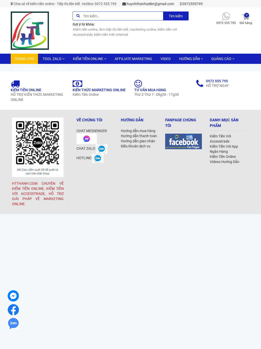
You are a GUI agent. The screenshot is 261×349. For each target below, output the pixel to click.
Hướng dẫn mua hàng (138, 131)
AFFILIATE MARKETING (133, 59)
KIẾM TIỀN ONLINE (88, 59)
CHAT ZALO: (86, 148)
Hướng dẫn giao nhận (138, 141)
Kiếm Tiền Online (223, 157)
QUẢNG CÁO (221, 59)
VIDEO (166, 59)
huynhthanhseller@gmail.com (150, 4)
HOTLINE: (84, 158)
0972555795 (192, 4)
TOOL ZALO (52, 59)
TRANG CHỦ (24, 59)
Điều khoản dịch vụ (135, 146)
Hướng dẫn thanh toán (139, 136)
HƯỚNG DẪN (189, 59)
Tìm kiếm (176, 16)
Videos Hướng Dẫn (224, 162)
